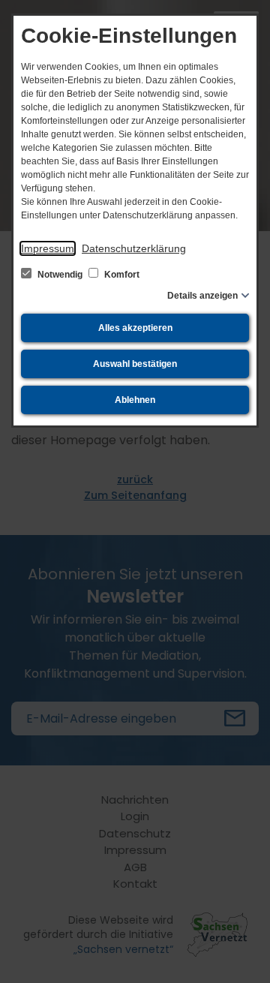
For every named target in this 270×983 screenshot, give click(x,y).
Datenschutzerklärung (134, 248)
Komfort (121, 274)
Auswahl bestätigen (135, 364)
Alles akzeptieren (135, 328)
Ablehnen (135, 400)
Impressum (47, 248)
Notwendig (60, 274)
